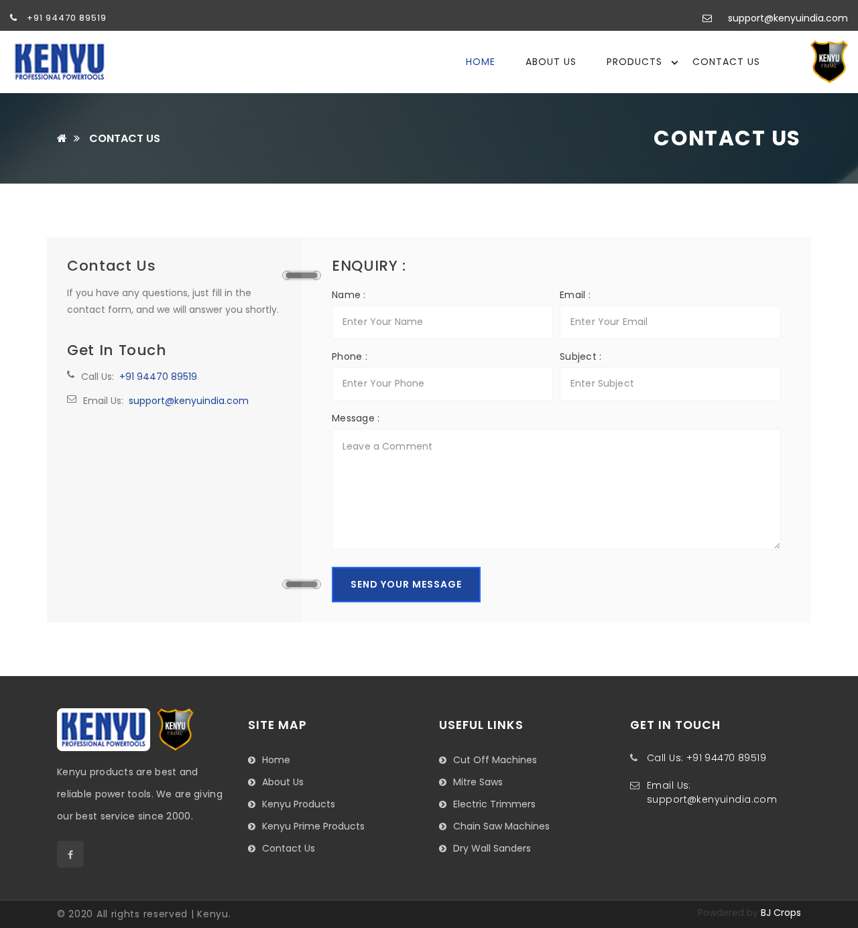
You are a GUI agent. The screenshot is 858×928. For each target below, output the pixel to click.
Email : (575, 295)
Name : (349, 295)
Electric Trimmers (494, 804)
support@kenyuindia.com (788, 18)
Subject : (581, 356)
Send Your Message (406, 584)
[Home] (62, 138)
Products (634, 61)
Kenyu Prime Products (313, 826)
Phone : (349, 356)
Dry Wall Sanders (492, 848)
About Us (551, 61)
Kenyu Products (298, 804)
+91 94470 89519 (65, 17)
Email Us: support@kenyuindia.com (712, 792)
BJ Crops (781, 912)
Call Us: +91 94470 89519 (706, 758)
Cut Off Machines (495, 760)
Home (480, 61)
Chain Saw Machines (501, 826)
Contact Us (726, 61)
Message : (356, 418)
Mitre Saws (478, 782)
